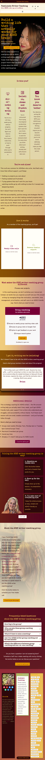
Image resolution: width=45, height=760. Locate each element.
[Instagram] (32, 6)
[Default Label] (12, 687)
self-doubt (34, 736)
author (33, 681)
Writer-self (34, 751)
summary (33, 742)
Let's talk (22, 338)
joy (32, 706)
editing (39, 695)
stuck (39, 740)
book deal (34, 688)
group (33, 702)
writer (33, 747)
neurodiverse (34, 715)
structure (34, 740)
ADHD (33, 679)
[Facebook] (35, 6)
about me (8, 721)
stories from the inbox (36, 738)
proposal (33, 729)
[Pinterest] (35, 9)
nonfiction (34, 722)
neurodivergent (35, 713)
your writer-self (35, 756)
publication (34, 731)
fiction (33, 697)
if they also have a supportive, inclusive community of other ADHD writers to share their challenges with (11, 558)
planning (39, 724)
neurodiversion (35, 717)
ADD (38, 677)
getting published (35, 699)
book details (34, 690)
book (38, 681)
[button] (22, 11)
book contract (35, 686)
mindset (38, 708)
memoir (33, 708)
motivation (34, 711)
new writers (34, 720)
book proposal (35, 693)
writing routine (35, 754)
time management (35, 745)
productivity (34, 726)
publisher (34, 733)
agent (37, 679)
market (36, 706)
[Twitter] (37, 6)
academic (33, 677)
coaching (34, 695)
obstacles (34, 724)
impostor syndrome (36, 704)
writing (39, 751)
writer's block (34, 749)
